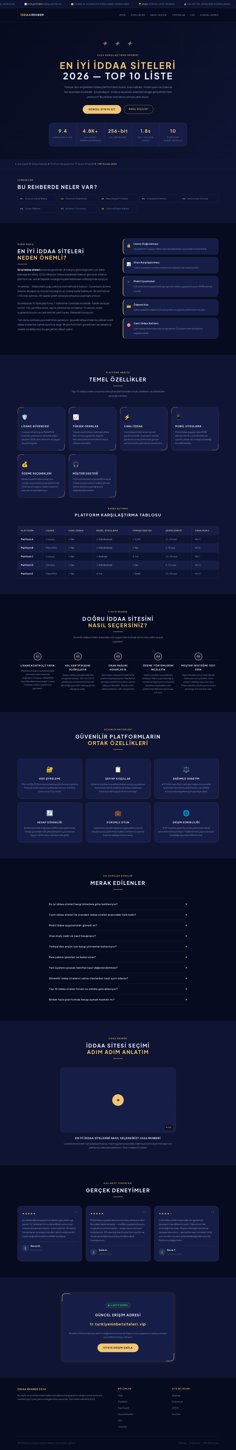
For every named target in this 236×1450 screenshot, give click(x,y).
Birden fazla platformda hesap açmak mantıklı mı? (118, 999)
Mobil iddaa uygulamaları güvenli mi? (118, 925)
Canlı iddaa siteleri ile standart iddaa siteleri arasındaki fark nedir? (118, 914)
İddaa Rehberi (39, 164)
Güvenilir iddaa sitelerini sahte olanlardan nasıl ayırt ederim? (118, 978)
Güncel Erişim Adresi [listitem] (115, 208)
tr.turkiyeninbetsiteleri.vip (118, 1323)
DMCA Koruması (211, 1443)
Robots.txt (177, 1401)
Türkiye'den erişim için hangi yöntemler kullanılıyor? (118, 946)
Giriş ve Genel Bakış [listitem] (33, 198)
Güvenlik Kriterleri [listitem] (154, 198)
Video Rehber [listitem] (30, 208)
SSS (192, 14)
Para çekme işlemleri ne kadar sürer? (118, 957)
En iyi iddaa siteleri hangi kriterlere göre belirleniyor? (118, 904)
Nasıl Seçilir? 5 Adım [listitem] (114, 198)
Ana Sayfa (22, 164)
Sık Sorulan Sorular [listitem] (195, 198)
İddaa (32, 15)
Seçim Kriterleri (86, 164)
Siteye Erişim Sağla (118, 1347)
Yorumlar (178, 14)
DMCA (175, 1407)
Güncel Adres (209, 14)
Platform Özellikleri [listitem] (74, 198)
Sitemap (176, 1395)
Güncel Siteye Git (101, 109)
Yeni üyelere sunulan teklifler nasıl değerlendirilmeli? (118, 967)
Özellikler (138, 14)
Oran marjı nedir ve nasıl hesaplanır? (118, 935)
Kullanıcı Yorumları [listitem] (73, 208)
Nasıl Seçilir (158, 14)
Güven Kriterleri (125, 1414)
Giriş (122, 14)
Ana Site (176, 1414)
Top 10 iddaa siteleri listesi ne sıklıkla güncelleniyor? (118, 988)
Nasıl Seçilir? (138, 109)
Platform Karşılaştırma (62, 164)
